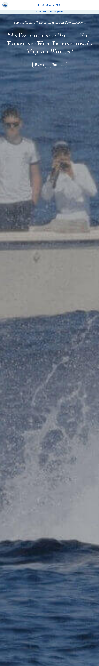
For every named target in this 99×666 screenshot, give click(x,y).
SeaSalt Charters (49, 5)
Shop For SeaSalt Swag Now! (49, 12)
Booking (58, 64)
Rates (39, 64)
